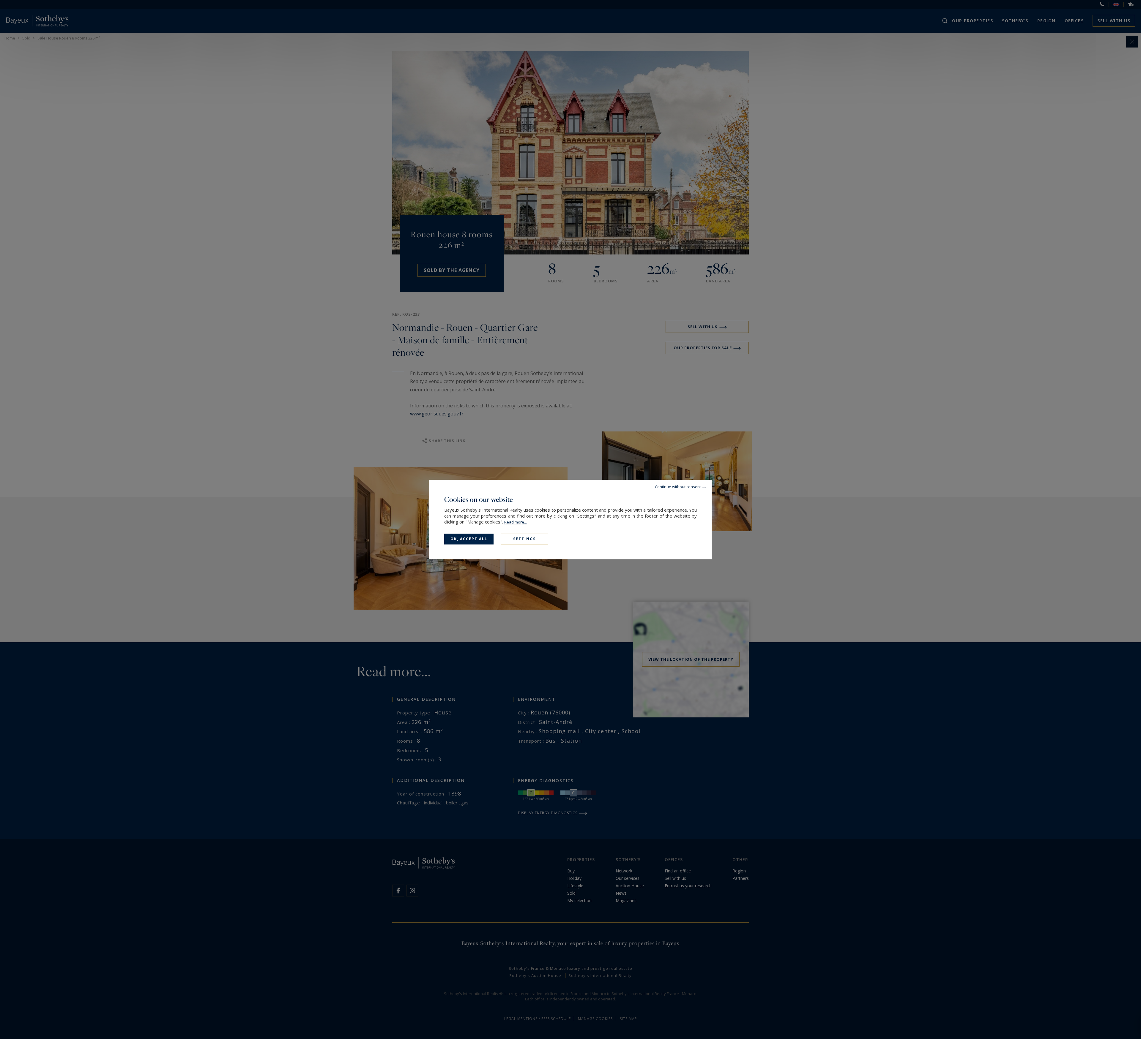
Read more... (515, 522)
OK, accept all (468, 538)
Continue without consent (678, 486)
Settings (524, 538)
